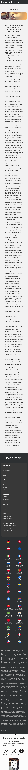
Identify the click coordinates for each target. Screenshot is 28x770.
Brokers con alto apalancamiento (10, 533)
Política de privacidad (8, 518)
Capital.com (5, 501)
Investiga (5, 754)
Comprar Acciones (7, 470)
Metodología (6, 489)
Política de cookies (7, 516)
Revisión (5, 475)
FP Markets (5, 496)
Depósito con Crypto (7, 530)
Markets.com (6, 499)
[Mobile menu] (26, 2)
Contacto (5, 487)
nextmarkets (6, 504)
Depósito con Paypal (7, 528)
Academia (5, 472)
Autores (5, 482)
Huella (4, 511)
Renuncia (5, 513)
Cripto (19, 754)
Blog (4, 484)
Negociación (13, 754)
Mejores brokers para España (9, 525)
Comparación (6, 467)
